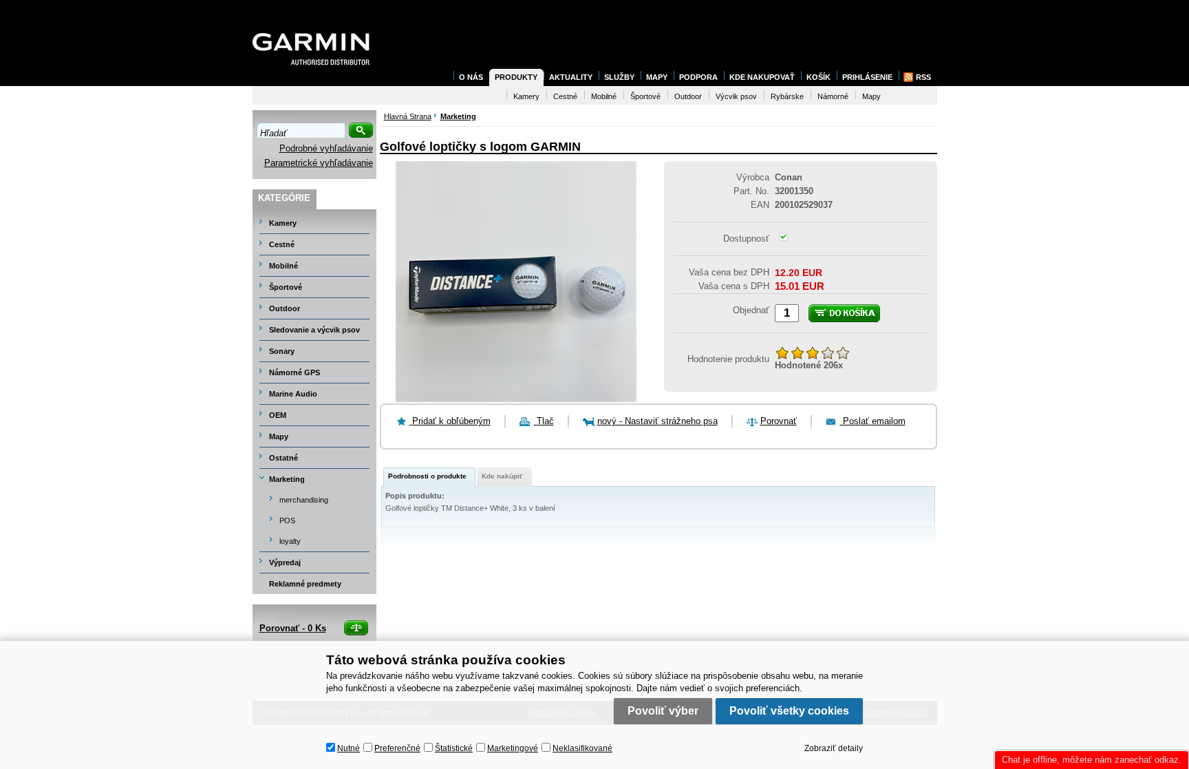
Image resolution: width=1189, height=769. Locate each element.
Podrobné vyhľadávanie (326, 148)
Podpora (698, 77)
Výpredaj (285, 562)
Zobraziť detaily (833, 748)
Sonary (281, 351)
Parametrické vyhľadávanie (318, 163)
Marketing (287, 479)
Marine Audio (293, 394)
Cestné (281, 244)
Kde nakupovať (762, 77)
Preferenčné (397, 748)
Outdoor (284, 308)
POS (287, 520)
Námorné (832, 96)
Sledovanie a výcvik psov (314, 330)
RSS (923, 77)
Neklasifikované (582, 748)
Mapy (278, 436)
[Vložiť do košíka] (844, 313)
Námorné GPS (294, 372)
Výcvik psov (736, 96)
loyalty (290, 541)
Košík (818, 77)
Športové (285, 287)
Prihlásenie (867, 77)
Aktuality (570, 77)
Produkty (516, 77)
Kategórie (284, 198)
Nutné (348, 748)
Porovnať (778, 421)
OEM (277, 415)
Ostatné (283, 458)
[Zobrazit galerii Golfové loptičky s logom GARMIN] (516, 399)
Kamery (283, 223)
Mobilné (283, 266)
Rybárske (787, 96)
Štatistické (454, 748)
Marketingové (512, 748)
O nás (471, 77)
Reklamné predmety (305, 584)
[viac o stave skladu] (783, 238)
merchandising (303, 500)
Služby (619, 77)
